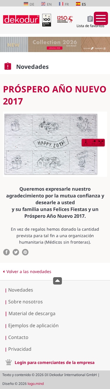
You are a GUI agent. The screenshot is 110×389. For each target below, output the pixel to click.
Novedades (20, 290)
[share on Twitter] (16, 252)
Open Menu (101, 18)
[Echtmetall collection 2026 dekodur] (55, 45)
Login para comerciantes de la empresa (54, 362)
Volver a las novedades (28, 271)
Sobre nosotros (25, 301)
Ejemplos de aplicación (33, 325)
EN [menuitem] (49, 4)
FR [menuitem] (67, 4)
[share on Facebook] (6, 252)
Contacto (18, 337)
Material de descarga (30, 313)
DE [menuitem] (32, 4)
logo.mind (36, 383)
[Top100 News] (48, 25)
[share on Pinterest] (25, 252)
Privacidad (19, 349)
